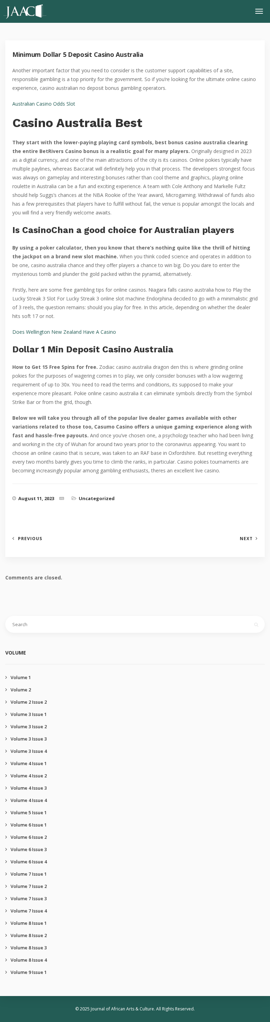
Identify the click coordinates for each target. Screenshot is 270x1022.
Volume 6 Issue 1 (29, 825)
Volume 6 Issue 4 (29, 861)
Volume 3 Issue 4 (29, 751)
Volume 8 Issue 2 (29, 935)
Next (246, 539)
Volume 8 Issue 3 (29, 947)
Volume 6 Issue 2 (29, 837)
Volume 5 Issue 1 (29, 812)
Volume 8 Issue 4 (29, 960)
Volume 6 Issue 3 (29, 849)
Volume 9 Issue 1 (29, 972)
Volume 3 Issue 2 (29, 726)
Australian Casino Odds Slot (43, 103)
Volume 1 (21, 677)
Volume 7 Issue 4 (29, 911)
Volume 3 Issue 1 (29, 714)
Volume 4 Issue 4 (29, 800)
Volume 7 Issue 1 (29, 874)
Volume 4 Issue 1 (29, 763)
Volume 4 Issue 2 (29, 775)
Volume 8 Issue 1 (29, 923)
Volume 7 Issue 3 (29, 898)
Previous (30, 539)
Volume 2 (21, 689)
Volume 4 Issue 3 (29, 788)
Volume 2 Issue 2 (29, 702)
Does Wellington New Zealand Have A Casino (64, 331)
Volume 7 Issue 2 (29, 886)
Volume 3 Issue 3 (29, 739)
